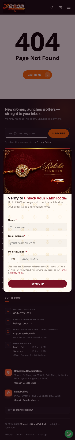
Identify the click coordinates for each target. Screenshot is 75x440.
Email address (16, 235)
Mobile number (17, 251)
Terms (63, 269)
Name (12, 220)
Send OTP (37, 283)
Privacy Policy (16, 272)
